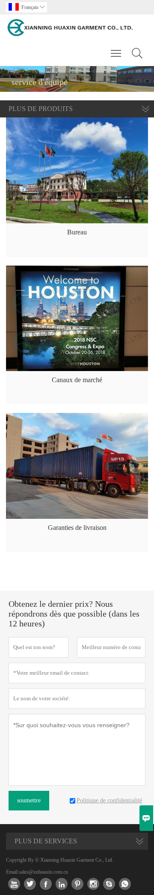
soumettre (29, 800)
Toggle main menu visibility (116, 52)
